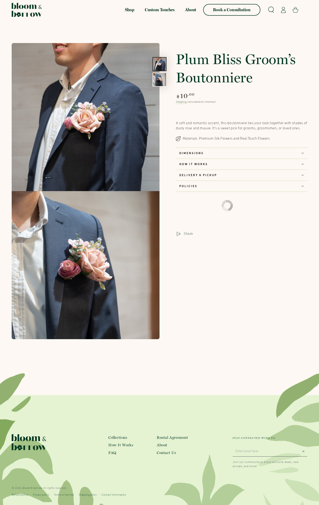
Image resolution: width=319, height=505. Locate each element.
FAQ (112, 453)
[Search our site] (271, 10)
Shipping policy (88, 495)
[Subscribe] (304, 451)
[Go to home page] (27, 10)
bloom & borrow (32, 488)
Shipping (181, 102)
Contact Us (166, 453)
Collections (117, 437)
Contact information (113, 495)
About (162, 445)
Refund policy (20, 495)
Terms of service (64, 495)
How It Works (120, 445)
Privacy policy (41, 495)
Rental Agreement (172, 437)
